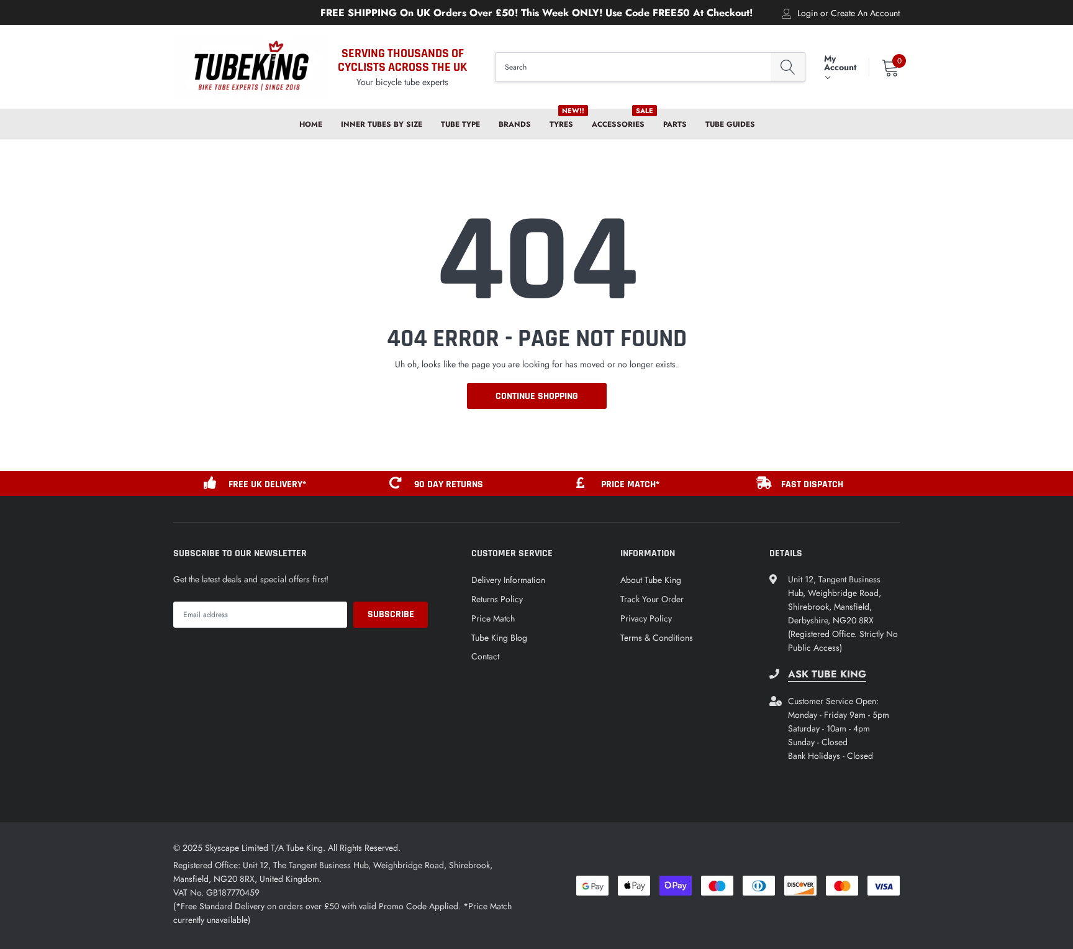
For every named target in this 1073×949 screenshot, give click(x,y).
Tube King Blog (499, 637)
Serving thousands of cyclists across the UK (402, 60)
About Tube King (650, 580)
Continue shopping (537, 396)
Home (310, 124)
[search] (788, 67)
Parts (675, 124)
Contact (485, 656)
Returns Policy (497, 599)
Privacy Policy (646, 618)
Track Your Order (652, 599)
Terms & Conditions (656, 637)
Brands (515, 124)
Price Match (493, 618)
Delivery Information (508, 580)
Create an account (865, 13)
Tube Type (460, 124)
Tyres (561, 124)
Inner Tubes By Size (381, 124)
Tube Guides (730, 124)
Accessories (618, 124)
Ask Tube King (827, 674)
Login (807, 13)
